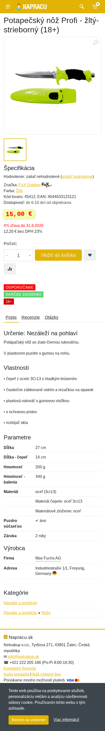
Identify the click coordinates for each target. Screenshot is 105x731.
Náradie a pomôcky (20, 603)
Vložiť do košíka (58, 255)
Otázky (51, 317)
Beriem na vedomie (28, 720)
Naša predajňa (16, 674)
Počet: (10, 243)
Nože (46, 613)
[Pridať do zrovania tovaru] (10, 268)
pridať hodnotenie (77, 176)
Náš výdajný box (46, 674)
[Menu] (8, 6)
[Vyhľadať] (81, 6)
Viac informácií (66, 720)
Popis (11, 317)
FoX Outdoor (30, 185)
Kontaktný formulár (20, 668)
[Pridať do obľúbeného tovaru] (90, 255)
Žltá (19, 191)
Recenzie (30, 317)
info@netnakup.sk (23, 657)
